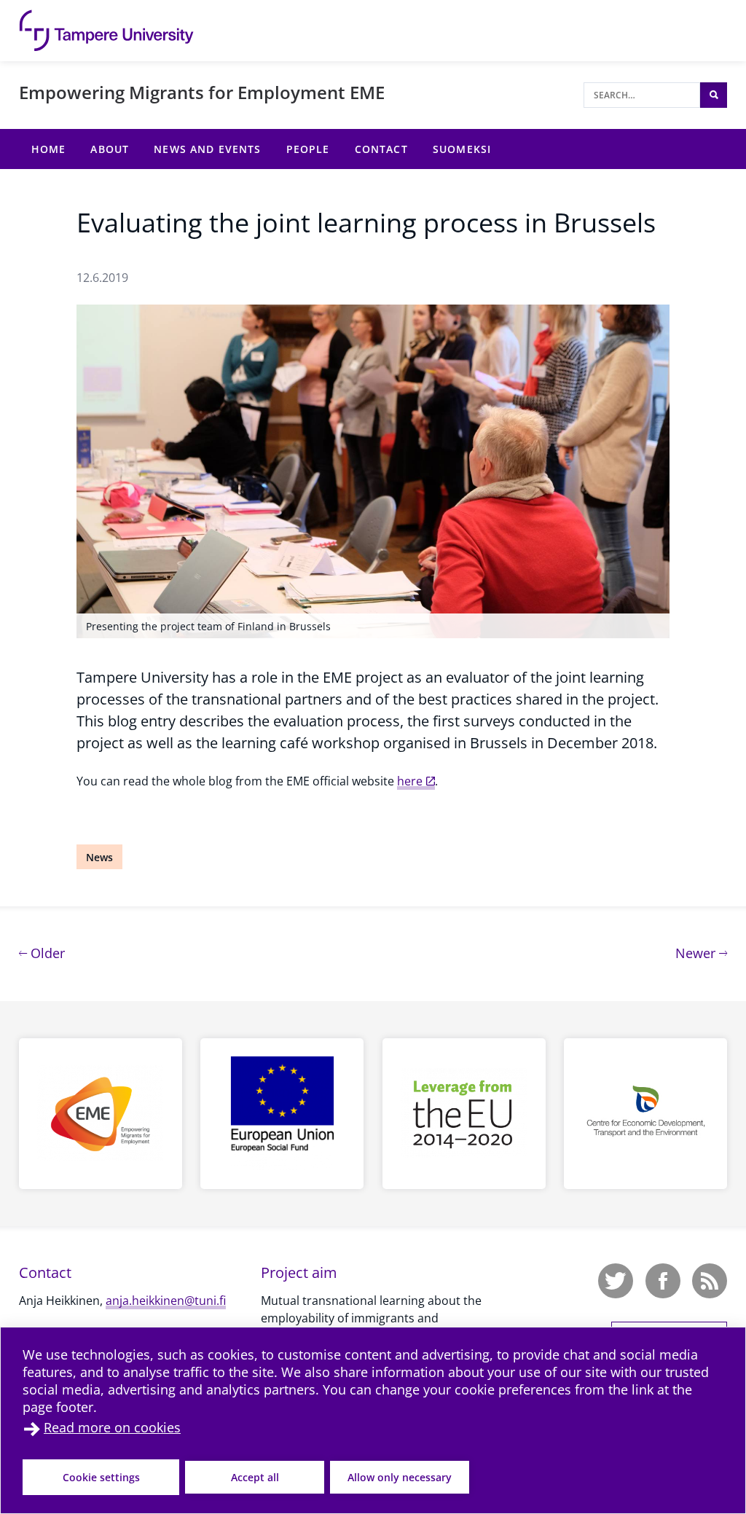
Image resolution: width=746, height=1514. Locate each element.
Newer (701, 953)
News (99, 857)
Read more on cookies (112, 1427)
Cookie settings (101, 1477)
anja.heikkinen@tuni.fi (166, 1301)
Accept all (255, 1477)
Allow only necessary (400, 1477)
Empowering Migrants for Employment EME (202, 92)
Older (46, 953)
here (410, 781)
